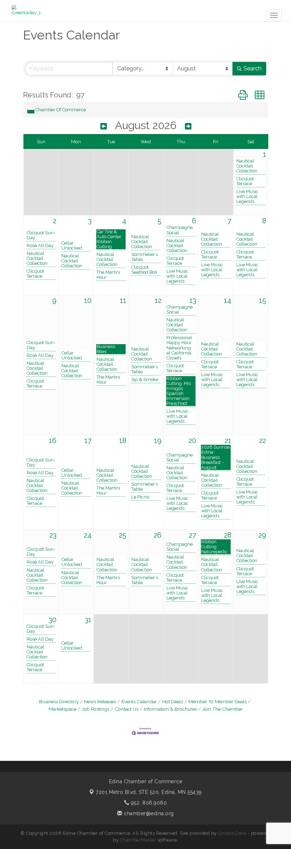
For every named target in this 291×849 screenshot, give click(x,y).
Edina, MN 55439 (149, 792)
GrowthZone (232, 833)
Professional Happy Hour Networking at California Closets (179, 347)
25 (122, 535)
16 (52, 440)
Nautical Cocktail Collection (246, 166)
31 (88, 619)
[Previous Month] (103, 126)
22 (262, 440)
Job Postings (95, 709)
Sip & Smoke (144, 379)
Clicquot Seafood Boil (144, 270)
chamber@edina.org (148, 813)
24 (88, 535)
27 (192, 535)
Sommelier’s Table (144, 257)
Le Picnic (140, 497)
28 (227, 535)
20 (192, 440)
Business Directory (59, 701)
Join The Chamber (222, 709)
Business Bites (106, 349)
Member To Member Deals (217, 701)
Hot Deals (172, 701)
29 (262, 535)
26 (157, 535)
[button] (243, 95)
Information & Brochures (170, 709)
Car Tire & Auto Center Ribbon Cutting (109, 239)
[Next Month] (188, 126)
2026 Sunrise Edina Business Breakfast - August (215, 457)
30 (52, 619)
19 (157, 440)
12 (158, 300)
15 (262, 300)
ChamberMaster (138, 840)
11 (123, 300)
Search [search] (252, 68)
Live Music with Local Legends (247, 196)
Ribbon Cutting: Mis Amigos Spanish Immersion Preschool (178, 391)
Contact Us (126, 709)
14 (227, 300)
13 (193, 300)
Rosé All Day (40, 245)
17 (88, 440)
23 (52, 535)
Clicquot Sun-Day (41, 235)
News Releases (100, 701)
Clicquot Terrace (245, 181)
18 (122, 440)
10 (88, 300)
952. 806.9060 (148, 803)
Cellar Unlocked (71, 246)
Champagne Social (179, 230)
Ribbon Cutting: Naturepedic (214, 546)
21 (228, 440)
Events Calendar (139, 701)
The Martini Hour (108, 275)
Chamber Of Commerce (60, 109)
